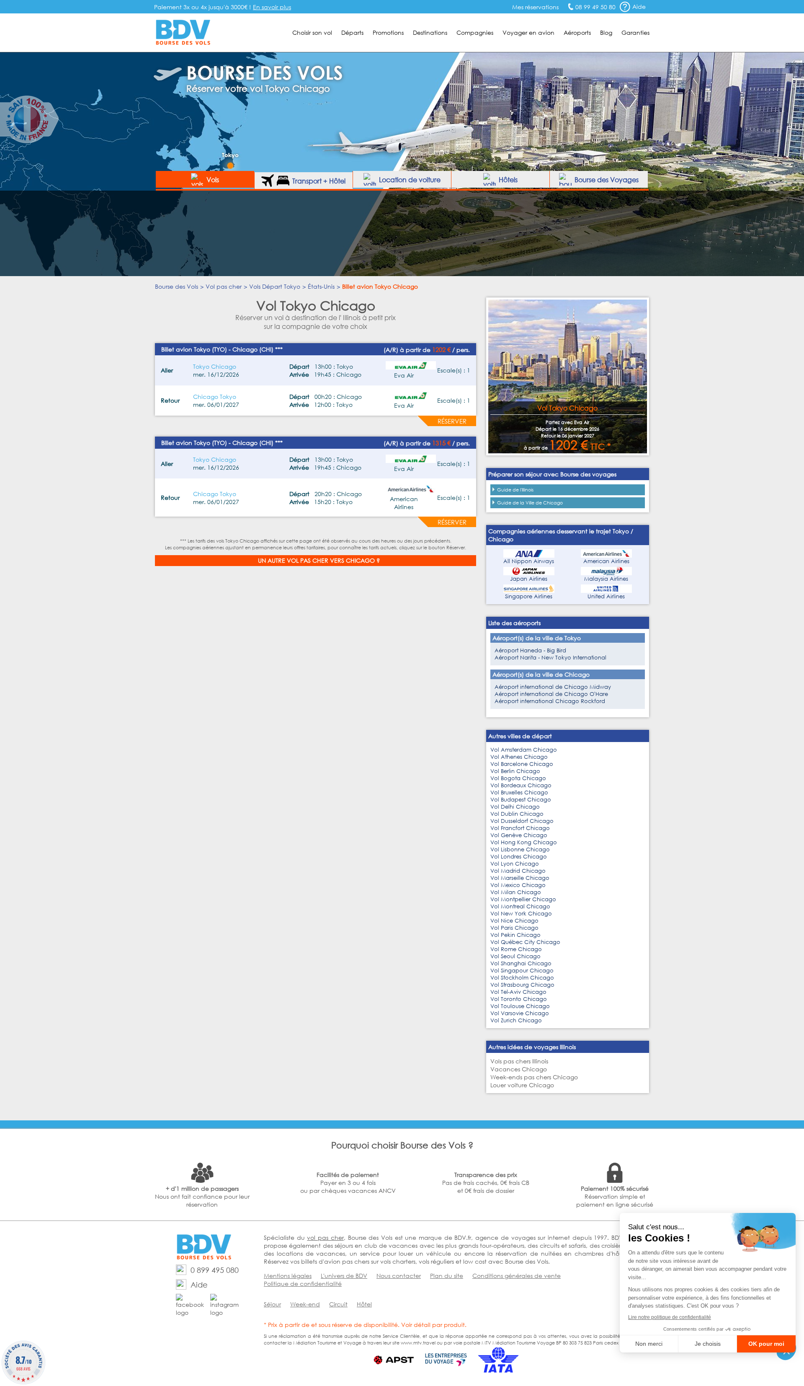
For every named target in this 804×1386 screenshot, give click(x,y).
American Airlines (606, 561)
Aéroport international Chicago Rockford (550, 701)
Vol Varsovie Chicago (519, 1013)
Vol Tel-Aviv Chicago (518, 992)
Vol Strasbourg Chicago (522, 984)
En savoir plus (272, 7)
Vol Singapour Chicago (522, 970)
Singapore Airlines (528, 596)
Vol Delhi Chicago (515, 806)
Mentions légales (288, 1276)
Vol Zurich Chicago (516, 1020)
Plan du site (446, 1276)
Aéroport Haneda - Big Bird (530, 650)
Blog (606, 32)
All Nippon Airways (528, 561)
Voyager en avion (528, 32)
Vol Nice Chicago (514, 920)
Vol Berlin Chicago (515, 771)
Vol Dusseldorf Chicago (522, 821)
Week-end (305, 1304)
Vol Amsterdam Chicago (523, 749)
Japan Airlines (528, 578)
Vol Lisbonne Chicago (520, 849)
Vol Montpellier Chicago (523, 899)
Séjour (272, 1304)
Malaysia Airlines (606, 578)
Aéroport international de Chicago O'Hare (551, 694)
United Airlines (606, 596)
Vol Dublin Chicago (517, 813)
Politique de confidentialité (303, 1284)
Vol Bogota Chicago (518, 778)
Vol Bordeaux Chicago (520, 785)
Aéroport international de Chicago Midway (553, 686)
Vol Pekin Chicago (515, 935)
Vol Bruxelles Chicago (519, 792)
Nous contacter (398, 1276)
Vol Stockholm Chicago (522, 977)
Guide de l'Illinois (515, 489)
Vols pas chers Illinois (519, 1061)
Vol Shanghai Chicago (520, 963)
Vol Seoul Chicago (515, 956)
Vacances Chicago (518, 1069)
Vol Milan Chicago (515, 892)
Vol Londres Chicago (518, 856)
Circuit (338, 1304)
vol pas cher (325, 1237)
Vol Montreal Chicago (520, 906)
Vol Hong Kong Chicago (523, 842)
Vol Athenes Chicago (519, 756)
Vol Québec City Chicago (525, 942)
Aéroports (577, 32)
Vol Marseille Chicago (519, 878)
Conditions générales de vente (516, 1276)
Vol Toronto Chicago (518, 999)
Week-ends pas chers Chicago (534, 1077)
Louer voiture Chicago (522, 1085)
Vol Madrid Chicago (518, 870)
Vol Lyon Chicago (514, 863)
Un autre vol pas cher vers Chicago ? (319, 560)
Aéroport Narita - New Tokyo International (550, 657)
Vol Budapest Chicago (520, 799)
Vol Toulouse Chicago (520, 1006)
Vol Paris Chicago (514, 927)
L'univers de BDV (344, 1276)
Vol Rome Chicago (516, 949)
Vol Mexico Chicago (518, 885)
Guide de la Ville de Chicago (530, 502)
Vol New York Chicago (521, 913)
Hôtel (364, 1304)
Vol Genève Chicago (518, 835)
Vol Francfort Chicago (520, 828)
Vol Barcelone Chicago (521, 764)
